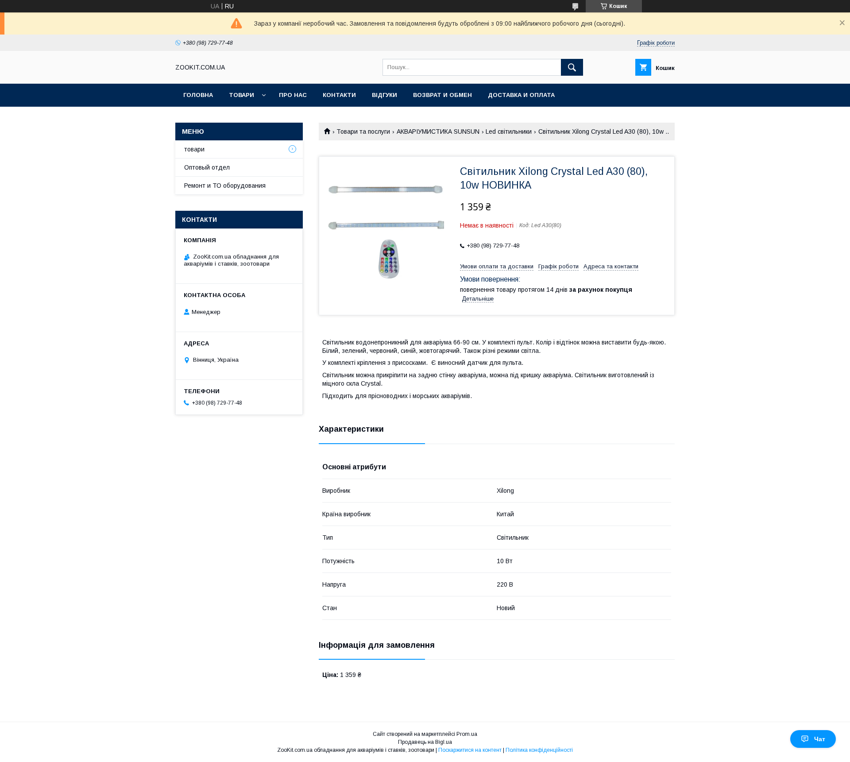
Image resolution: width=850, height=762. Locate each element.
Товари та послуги (363, 131)
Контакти (339, 95)
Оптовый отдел (207, 167)
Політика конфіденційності (539, 750)
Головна (198, 95)
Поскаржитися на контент (470, 750)
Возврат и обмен (442, 95)
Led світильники (509, 131)
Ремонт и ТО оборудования (225, 185)
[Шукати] (572, 67)
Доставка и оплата (521, 95)
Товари (241, 95)
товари (194, 149)
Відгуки (384, 95)
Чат (819, 739)
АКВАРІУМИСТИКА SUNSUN (438, 131)
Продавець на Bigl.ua (425, 742)
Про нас (293, 95)
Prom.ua (466, 734)
